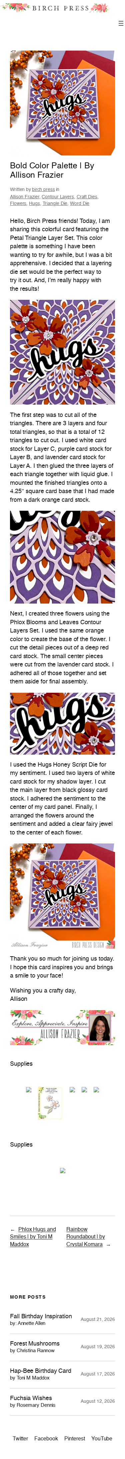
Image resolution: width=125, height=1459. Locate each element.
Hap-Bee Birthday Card (40, 1374)
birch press (43, 189)
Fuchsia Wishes (33, 1401)
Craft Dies (87, 197)
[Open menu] (121, 23)
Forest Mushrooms (34, 1347)
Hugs (34, 203)
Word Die (79, 203)
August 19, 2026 (98, 1347)
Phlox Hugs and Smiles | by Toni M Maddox (33, 1237)
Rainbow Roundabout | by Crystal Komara (85, 1237)
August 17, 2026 (98, 1374)
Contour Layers (58, 197)
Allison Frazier (24, 197)
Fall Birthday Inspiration (41, 1320)
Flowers (18, 203)
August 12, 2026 (98, 1401)
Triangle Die (55, 203)
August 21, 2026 (98, 1319)
